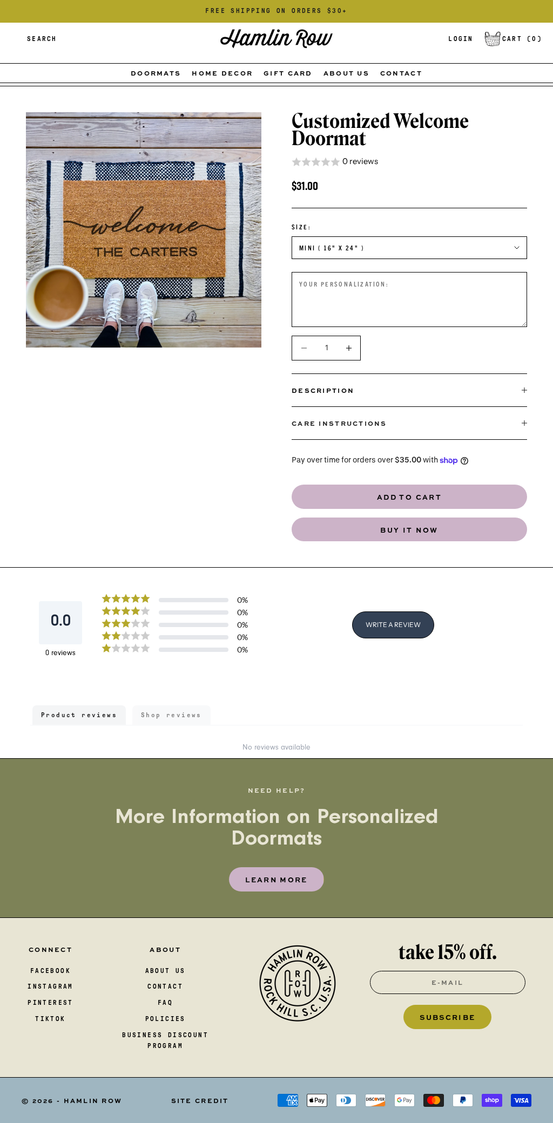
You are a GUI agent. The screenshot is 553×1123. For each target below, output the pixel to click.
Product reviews (79, 715)
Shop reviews (171, 715)
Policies (165, 1019)
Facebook (50, 971)
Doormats (156, 73)
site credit (200, 1100)
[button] (409, 162)
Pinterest (50, 1002)
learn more (276, 879)
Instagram (50, 986)
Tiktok (50, 1019)
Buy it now (409, 530)
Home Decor (222, 73)
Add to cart (409, 497)
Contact (401, 73)
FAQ (165, 1002)
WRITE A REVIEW (393, 625)
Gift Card (288, 73)
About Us (346, 73)
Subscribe (447, 1017)
